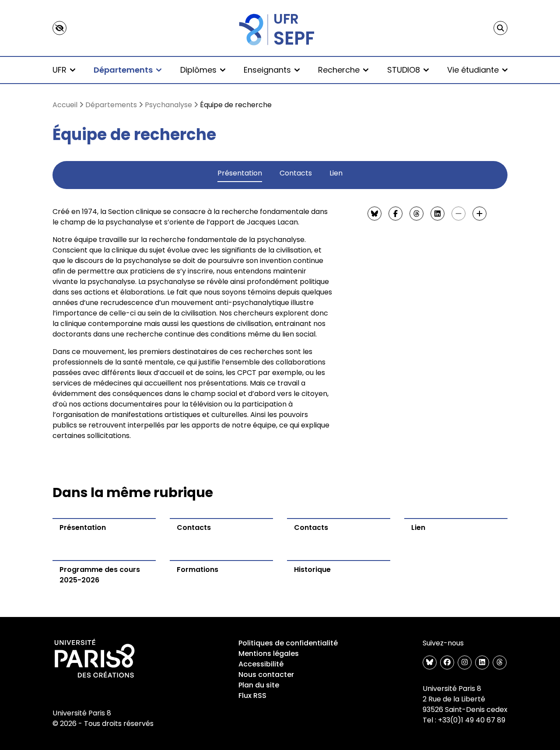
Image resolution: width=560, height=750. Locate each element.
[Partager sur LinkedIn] (437, 214)
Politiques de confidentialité (288, 643)
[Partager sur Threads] (417, 214)
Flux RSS (252, 695)
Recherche (339, 69)
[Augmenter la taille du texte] (479, 214)
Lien (336, 173)
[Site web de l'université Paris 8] (94, 659)
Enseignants (267, 69)
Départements (123, 69)
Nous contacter (266, 674)
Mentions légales (268, 653)
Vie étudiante (473, 69)
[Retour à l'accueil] (280, 28)
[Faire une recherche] (501, 28)
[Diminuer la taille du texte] (459, 214)
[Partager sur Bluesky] (375, 214)
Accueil (64, 105)
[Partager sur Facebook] (395, 214)
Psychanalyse (168, 105)
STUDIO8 (403, 69)
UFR (59, 69)
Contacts (296, 173)
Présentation (239, 173)
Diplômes (198, 69)
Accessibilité (261, 664)
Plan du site (258, 685)
